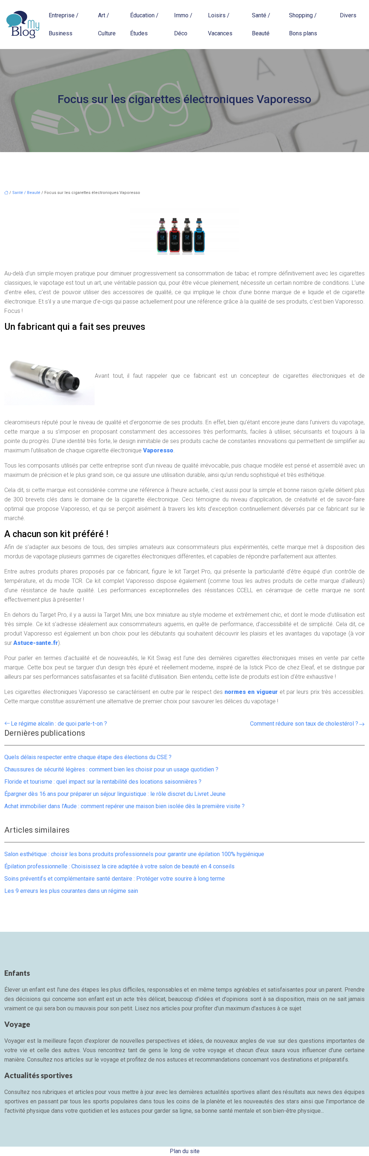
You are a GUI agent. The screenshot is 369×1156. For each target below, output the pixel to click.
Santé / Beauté (261, 24)
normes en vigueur (251, 691)
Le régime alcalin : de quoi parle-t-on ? (59, 723)
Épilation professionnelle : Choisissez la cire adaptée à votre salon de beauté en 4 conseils (119, 866)
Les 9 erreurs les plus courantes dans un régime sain (71, 890)
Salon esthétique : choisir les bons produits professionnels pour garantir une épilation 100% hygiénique (134, 854)
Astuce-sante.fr (35, 642)
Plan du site (185, 1151)
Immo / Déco (183, 24)
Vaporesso (158, 450)
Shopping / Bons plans (303, 24)
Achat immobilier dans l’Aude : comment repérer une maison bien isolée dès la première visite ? (124, 806)
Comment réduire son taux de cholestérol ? (304, 723)
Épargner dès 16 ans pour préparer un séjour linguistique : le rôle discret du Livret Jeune (115, 793)
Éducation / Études (144, 24)
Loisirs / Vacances (220, 24)
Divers (348, 15)
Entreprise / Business (64, 24)
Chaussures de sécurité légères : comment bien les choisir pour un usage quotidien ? (111, 769)
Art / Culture (107, 24)
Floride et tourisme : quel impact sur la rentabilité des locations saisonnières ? (102, 781)
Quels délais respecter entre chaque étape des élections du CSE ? (88, 757)
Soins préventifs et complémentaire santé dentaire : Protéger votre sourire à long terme (114, 878)
